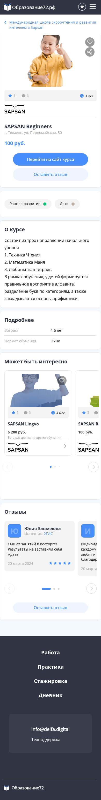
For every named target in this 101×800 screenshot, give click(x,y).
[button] (51, 467)
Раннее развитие (25, 203)
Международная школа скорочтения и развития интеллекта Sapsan (52, 25)
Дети (64, 203)
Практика (51, 666)
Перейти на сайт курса (50, 159)
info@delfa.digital (50, 729)
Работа (50, 652)
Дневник (50, 695)
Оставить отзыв (50, 174)
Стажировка (50, 681)
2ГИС (48, 533)
